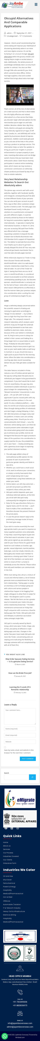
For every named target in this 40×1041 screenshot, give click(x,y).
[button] (36, 4)
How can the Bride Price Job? (20, 673)
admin (9, 33)
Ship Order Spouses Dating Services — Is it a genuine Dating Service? (20, 660)
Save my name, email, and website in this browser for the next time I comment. (19, 751)
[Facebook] (6, 828)
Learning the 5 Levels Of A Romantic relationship (20, 688)
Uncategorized (12, 36)
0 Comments (27, 36)
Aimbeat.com (20, 1037)
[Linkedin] (11, 828)
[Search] (32, 777)
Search (6, 773)
